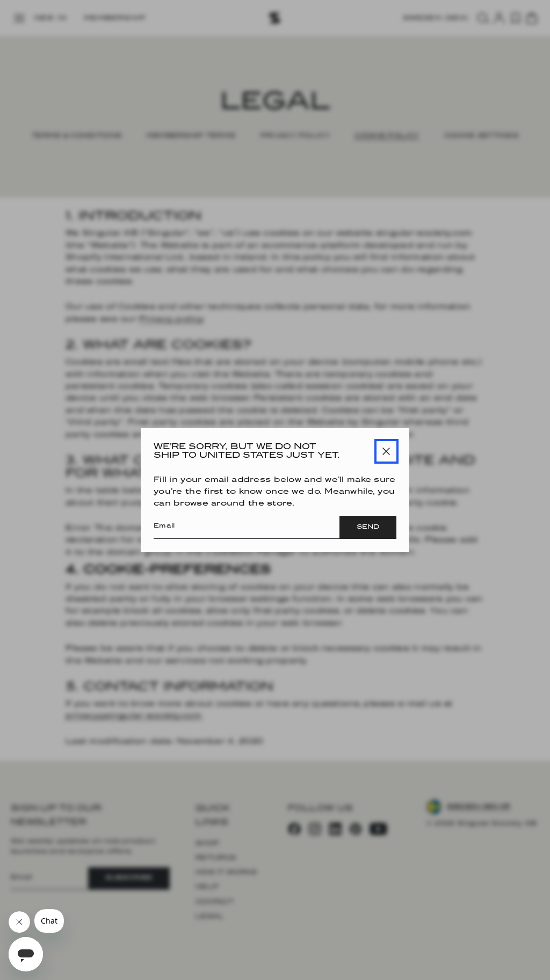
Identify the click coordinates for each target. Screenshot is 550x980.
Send (368, 527)
